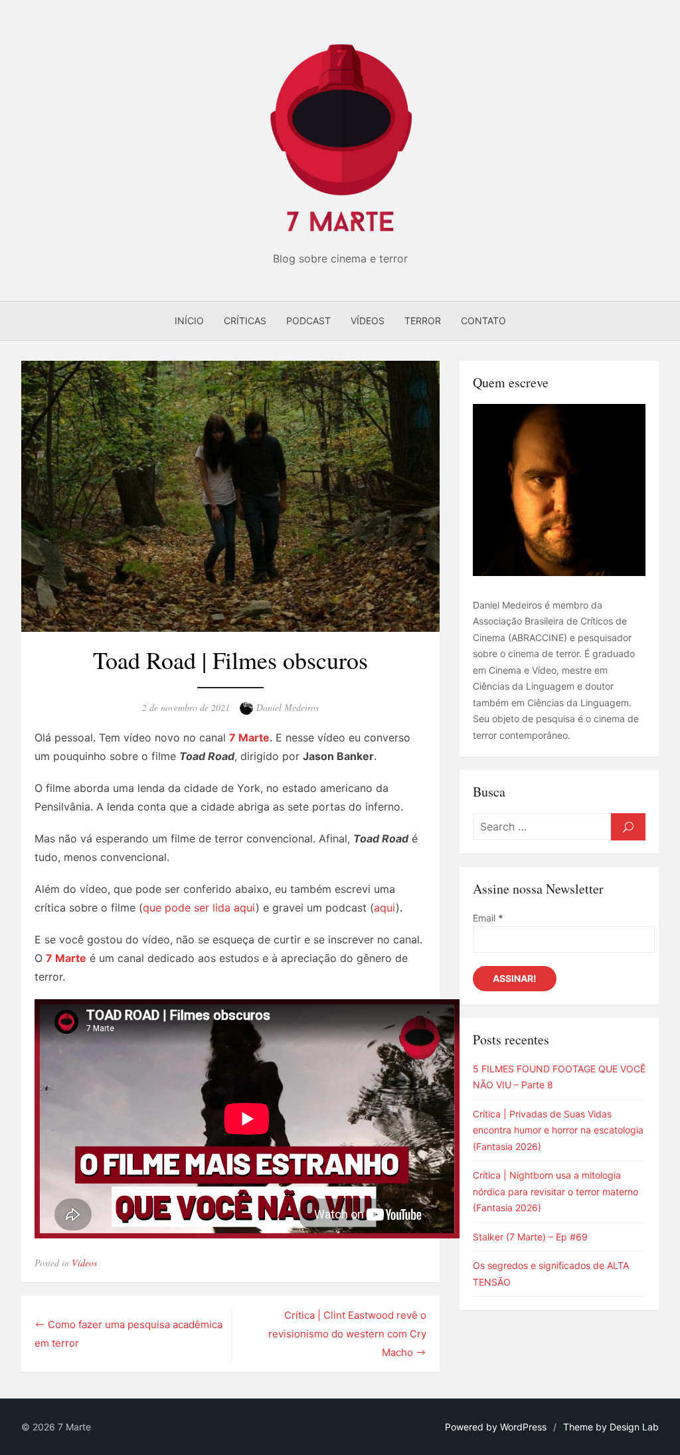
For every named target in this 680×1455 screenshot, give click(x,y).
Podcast (308, 320)
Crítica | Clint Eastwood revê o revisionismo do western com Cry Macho (347, 1334)
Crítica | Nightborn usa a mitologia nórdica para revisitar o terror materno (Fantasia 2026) (555, 1191)
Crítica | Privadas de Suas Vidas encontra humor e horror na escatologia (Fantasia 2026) (558, 1130)
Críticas (245, 320)
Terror (422, 320)
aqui (385, 907)
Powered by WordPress (496, 1426)
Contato (483, 320)
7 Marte (249, 737)
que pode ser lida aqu (197, 907)
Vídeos (367, 320)
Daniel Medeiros (287, 707)
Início (189, 320)
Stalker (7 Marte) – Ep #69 (530, 1236)
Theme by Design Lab (611, 1426)
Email (488, 917)
